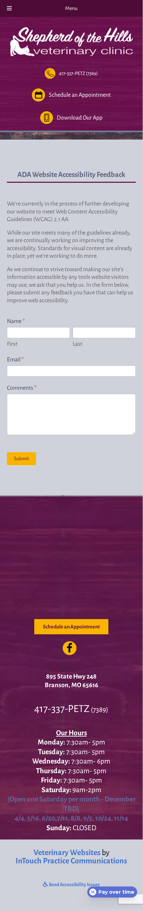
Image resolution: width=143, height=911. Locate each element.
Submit (21, 458)
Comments (22, 388)
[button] (71, 73)
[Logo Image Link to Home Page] (71, 40)
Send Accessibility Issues (74, 884)
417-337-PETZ (61, 708)
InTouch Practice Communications (71, 861)
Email (15, 360)
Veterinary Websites (67, 852)
